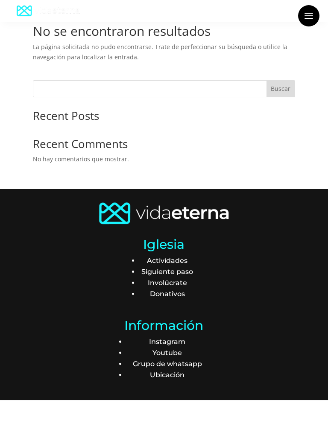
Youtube (167, 353)
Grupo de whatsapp (167, 364)
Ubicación (167, 375)
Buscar (280, 88)
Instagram (167, 342)
